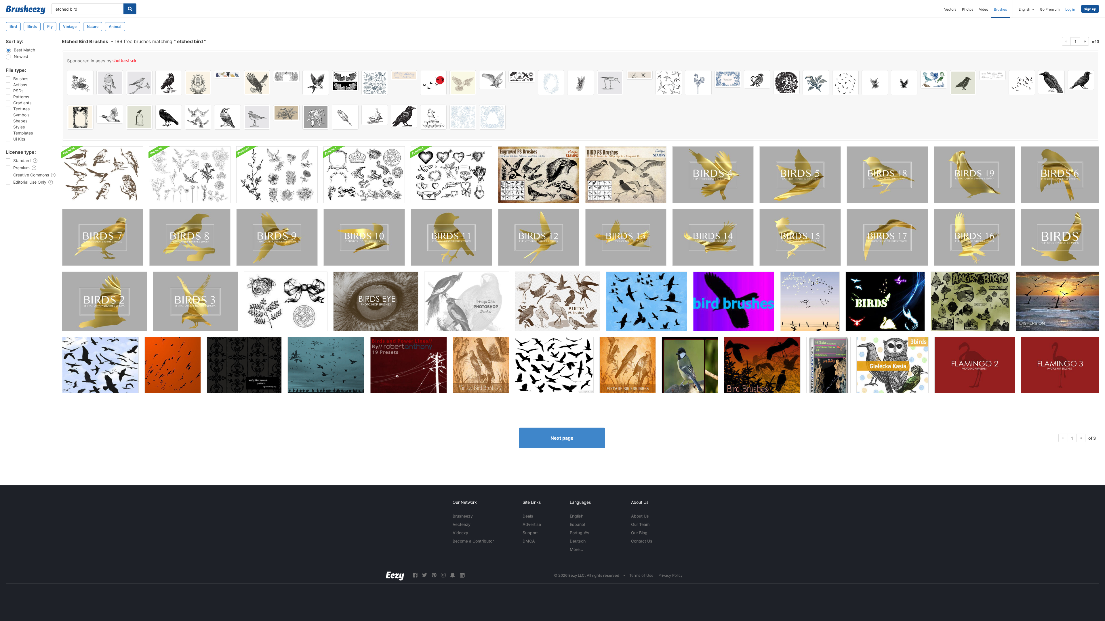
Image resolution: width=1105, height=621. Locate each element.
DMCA (529, 541)
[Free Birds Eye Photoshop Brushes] (375, 301)
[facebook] (415, 575)
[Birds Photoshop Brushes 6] (1060, 174)
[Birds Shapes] (885, 301)
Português (579, 532)
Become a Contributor (473, 541)
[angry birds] (970, 301)
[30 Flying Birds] (554, 365)
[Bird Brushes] (733, 301)
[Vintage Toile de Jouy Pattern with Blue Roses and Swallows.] (462, 117)
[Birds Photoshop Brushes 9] (277, 237)
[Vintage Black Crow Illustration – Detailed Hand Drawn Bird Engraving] (168, 117)
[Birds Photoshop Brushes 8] (189, 237)
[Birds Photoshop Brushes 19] (974, 174)
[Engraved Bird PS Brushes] (538, 174)
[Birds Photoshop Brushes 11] (451, 237)
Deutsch (578, 541)
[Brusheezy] (25, 9)
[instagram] (443, 575)
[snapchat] (452, 575)
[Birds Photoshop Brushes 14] (713, 237)
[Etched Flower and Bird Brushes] (189, 174)
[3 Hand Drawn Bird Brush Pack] (892, 365)
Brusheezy (463, 516)
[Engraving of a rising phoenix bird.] (580, 82)
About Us (640, 516)
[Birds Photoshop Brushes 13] (625, 237)
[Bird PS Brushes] (625, 174)
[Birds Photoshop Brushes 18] (887, 174)
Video (983, 9)
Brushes (1000, 9)
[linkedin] (462, 575)
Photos (967, 9)
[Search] (129, 8)
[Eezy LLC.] (395, 575)
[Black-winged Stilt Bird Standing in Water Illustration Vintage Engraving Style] (610, 82)
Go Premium (1050, 9)
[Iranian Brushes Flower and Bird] (828, 365)
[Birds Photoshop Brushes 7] (102, 237)
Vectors (950, 9)
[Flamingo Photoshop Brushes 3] (1060, 365)
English (576, 516)
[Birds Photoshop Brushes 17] (887, 237)
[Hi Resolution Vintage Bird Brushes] (466, 301)
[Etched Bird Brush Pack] (102, 174)
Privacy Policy (670, 575)
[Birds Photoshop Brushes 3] (195, 301)
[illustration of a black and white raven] (404, 116)
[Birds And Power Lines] (408, 365)
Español (577, 524)
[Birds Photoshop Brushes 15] (800, 237)
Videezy (460, 532)
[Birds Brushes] (646, 301)
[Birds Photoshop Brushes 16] (974, 237)
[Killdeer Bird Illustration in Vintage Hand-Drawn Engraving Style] (257, 117)
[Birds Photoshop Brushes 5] (800, 174)
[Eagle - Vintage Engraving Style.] (875, 82)
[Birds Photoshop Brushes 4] (713, 174)
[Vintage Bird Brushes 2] (481, 365)
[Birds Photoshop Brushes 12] (538, 237)
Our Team (640, 524)
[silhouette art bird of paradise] (757, 79)
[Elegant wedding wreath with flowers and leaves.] (551, 82)
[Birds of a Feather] (325, 365)
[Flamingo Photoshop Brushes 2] (974, 365)
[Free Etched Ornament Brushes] (285, 301)
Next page (562, 438)
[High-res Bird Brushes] (172, 365)
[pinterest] (434, 575)
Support (530, 532)
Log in (1070, 9)
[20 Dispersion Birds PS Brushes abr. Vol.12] (1057, 301)
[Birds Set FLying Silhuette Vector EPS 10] (1022, 82)
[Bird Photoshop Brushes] (100, 365)
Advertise (532, 524)
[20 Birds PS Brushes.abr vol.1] (557, 301)
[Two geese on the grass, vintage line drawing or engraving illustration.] (374, 115)
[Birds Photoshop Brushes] (1060, 237)
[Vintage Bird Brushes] (627, 365)
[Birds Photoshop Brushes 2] (104, 301)
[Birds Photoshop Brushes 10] (364, 237)
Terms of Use (641, 575)
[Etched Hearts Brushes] (451, 174)
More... (576, 549)
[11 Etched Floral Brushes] (277, 174)
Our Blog (639, 532)
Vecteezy (461, 524)
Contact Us (641, 541)
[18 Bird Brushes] (762, 365)
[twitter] (424, 575)
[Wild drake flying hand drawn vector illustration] (109, 114)
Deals (528, 516)
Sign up (1090, 9)
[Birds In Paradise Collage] (690, 365)
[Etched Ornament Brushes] (364, 174)
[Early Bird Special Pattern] (244, 365)
